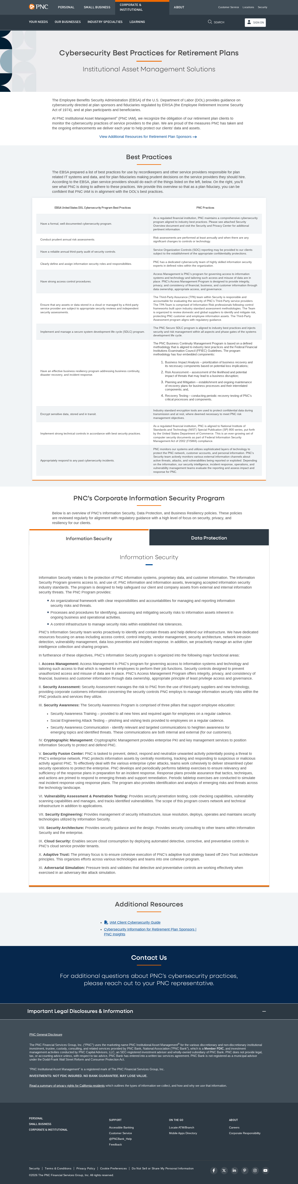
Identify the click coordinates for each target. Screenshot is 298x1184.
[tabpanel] (149, 715)
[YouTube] (265, 1170)
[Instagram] (255, 1170)
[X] (224, 1170)
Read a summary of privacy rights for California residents (67, 1085)
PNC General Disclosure (45, 1034)
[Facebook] (214, 1170)
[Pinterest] (245, 1170)
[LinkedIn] (234, 1170)
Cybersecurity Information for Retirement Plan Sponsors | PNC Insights (150, 931)
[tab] (89, 537)
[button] (38, 22)
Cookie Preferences (113, 1168)
